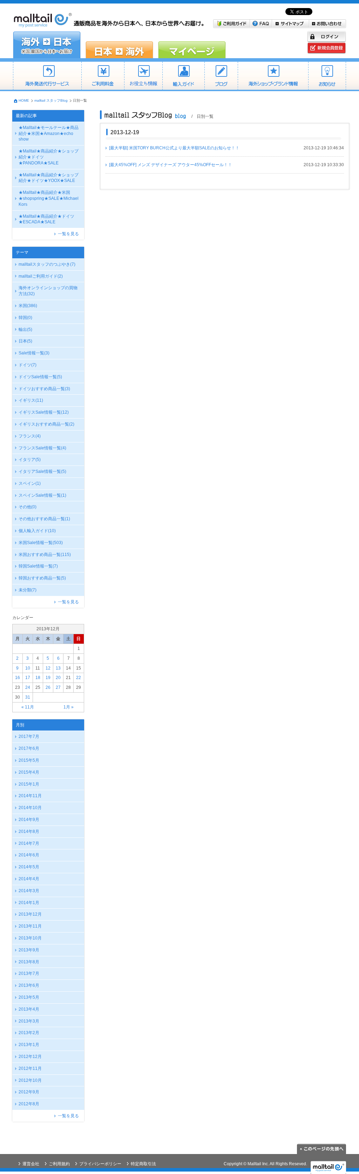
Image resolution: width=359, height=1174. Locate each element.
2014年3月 (29, 890)
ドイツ (27, 364)
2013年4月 (29, 1009)
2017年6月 (29, 748)
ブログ (221, 76)
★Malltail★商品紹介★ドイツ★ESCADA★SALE (46, 219)
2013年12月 (30, 914)
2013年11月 (30, 926)
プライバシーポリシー (100, 1163)
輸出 (25, 329)
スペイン (30, 483)
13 (58, 668)
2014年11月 (30, 795)
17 (27, 677)
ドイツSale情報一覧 (40, 376)
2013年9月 (29, 950)
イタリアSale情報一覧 (42, 471)
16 (17, 677)
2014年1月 (29, 902)
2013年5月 (29, 997)
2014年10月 (30, 807)
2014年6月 (29, 855)
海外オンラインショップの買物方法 (48, 290)
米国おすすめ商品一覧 (45, 554)
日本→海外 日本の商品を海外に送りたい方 (119, 45)
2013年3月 (29, 1021)
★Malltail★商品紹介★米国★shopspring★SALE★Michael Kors (49, 198)
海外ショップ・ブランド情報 (273, 76)
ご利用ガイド (231, 23)
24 (27, 687)
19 (48, 677)
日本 (25, 341)
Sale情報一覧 (34, 353)
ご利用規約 (59, 1163)
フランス (30, 436)
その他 (27, 506)
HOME (24, 100)
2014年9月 (29, 819)
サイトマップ (290, 23)
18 (37, 677)
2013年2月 (29, 1032)
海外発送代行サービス (47, 76)
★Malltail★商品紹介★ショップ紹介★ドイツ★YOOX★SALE (49, 177)
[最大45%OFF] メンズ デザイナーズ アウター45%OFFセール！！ (170, 164)
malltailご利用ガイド (41, 276)
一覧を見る (68, 233)
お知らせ (327, 76)
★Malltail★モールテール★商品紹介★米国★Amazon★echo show (49, 133)
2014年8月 (29, 831)
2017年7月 (29, 736)
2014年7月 (29, 843)
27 (58, 687)
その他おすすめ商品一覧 (44, 518)
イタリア (30, 459)
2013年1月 (29, 1044)
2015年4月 (29, 772)
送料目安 (143, 76)
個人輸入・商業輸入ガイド (183, 76)
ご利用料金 (102, 76)
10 (27, 668)
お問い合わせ (327, 23)
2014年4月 (29, 878)
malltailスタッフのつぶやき (47, 264)
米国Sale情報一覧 (41, 542)
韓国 (25, 317)
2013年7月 (29, 973)
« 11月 (27, 707)
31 (27, 697)
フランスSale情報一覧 (42, 448)
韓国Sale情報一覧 (38, 566)
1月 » (68, 707)
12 (48, 668)
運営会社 (30, 1163)
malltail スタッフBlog (51, 100)
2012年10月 (30, 1080)
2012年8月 (29, 1103)
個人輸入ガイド (37, 530)
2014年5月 (29, 866)
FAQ (261, 23)
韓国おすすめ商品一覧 (42, 578)
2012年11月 (30, 1068)
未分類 (27, 590)
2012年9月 (29, 1092)
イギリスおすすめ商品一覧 (46, 424)
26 (48, 687)
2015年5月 (29, 760)
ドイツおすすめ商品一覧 (44, 388)
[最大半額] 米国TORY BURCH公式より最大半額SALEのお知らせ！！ (174, 147)
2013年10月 (30, 938)
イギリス (31, 400)
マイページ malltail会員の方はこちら (192, 45)
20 (58, 677)
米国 (28, 305)
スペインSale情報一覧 (42, 495)
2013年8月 (29, 961)
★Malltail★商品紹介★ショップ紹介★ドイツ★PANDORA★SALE (49, 157)
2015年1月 (29, 784)
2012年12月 (30, 1056)
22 (78, 677)
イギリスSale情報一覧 (44, 412)
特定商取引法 (143, 1163)
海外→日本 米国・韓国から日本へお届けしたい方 (47, 45)
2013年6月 (29, 985)
